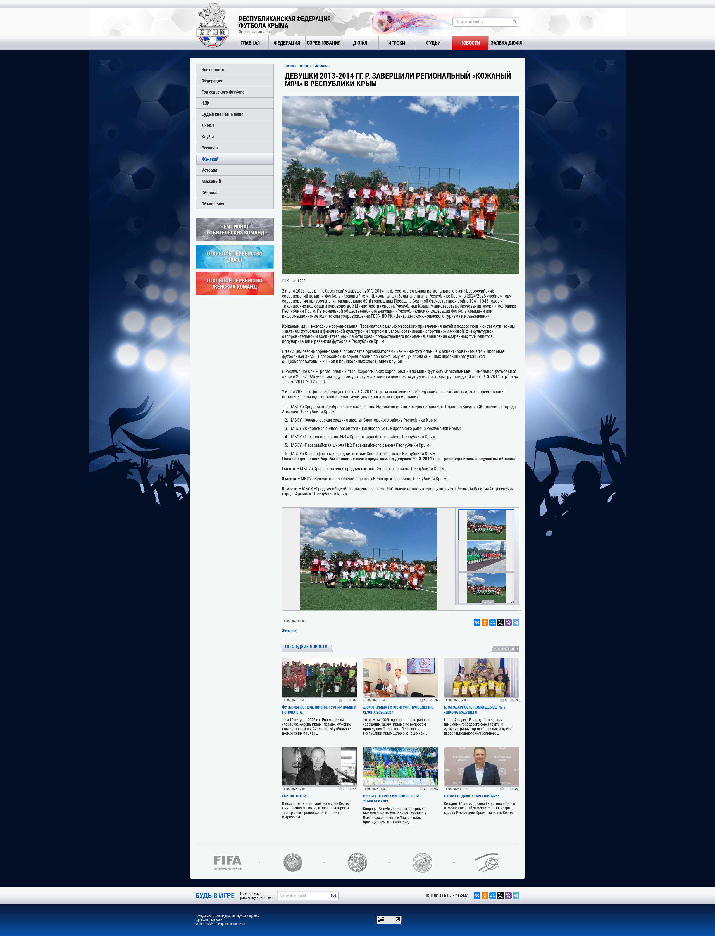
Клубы (208, 136)
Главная (250, 42)
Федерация (287, 42)
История (209, 170)
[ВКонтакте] (477, 622)
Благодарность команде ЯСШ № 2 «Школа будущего (475, 709)
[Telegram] (516, 622)
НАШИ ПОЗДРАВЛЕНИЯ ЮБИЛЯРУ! (471, 796)
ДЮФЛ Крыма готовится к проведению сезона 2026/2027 (398, 709)
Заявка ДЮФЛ (507, 42)
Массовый (211, 181)
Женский (210, 159)
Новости (470, 42)
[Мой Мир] (492, 622)
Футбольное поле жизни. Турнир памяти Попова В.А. (319, 709)
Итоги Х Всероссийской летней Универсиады (391, 798)
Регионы (210, 148)
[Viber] (508, 622)
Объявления (213, 203)
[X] (500, 622)
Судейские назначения (223, 114)
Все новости (213, 69)
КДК (205, 103)
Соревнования (323, 42)
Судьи (433, 42)
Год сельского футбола (223, 92)
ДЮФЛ (360, 42)
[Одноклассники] (485, 622)
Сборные (210, 192)
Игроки (396, 42)
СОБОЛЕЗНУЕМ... (295, 796)
